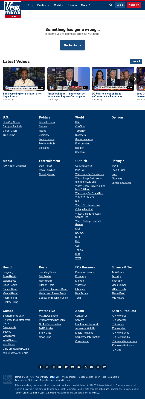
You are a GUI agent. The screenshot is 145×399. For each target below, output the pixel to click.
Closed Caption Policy (89, 377)
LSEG (96, 393)
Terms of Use (21, 377)
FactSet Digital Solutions (27, 393)
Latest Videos (16, 61)
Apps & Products (124, 311)
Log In (120, 5)
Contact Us (113, 377)
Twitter (47, 367)
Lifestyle (118, 161)
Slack (79, 367)
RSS (85, 367)
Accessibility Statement (26, 380)
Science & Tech (123, 267)
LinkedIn (72, 367)
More (84, 5)
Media (7, 161)
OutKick (81, 161)
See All (136, 61)
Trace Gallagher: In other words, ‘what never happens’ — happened (66, 95)
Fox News (12, 9)
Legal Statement (48, 393)
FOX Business (85, 267)
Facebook (40, 367)
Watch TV (134, 5)
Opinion (72, 5)
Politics (42, 5)
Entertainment (49, 161)
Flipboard (66, 367)
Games (8, 311)
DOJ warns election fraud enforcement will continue (107, 95)
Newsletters (91, 367)
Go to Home (72, 45)
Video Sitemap (63, 380)
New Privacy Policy (39, 377)
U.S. (28, 5)
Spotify (98, 367)
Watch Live (47, 311)
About (79, 311)
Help (104, 377)
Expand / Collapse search (110, 5)
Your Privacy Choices (66, 377)
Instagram (53, 367)
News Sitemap (47, 380)
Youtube (59, 367)
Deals (43, 267)
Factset (105, 389)
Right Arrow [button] (135, 79)
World (57, 5)
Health (8, 267)
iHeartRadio (104, 367)
